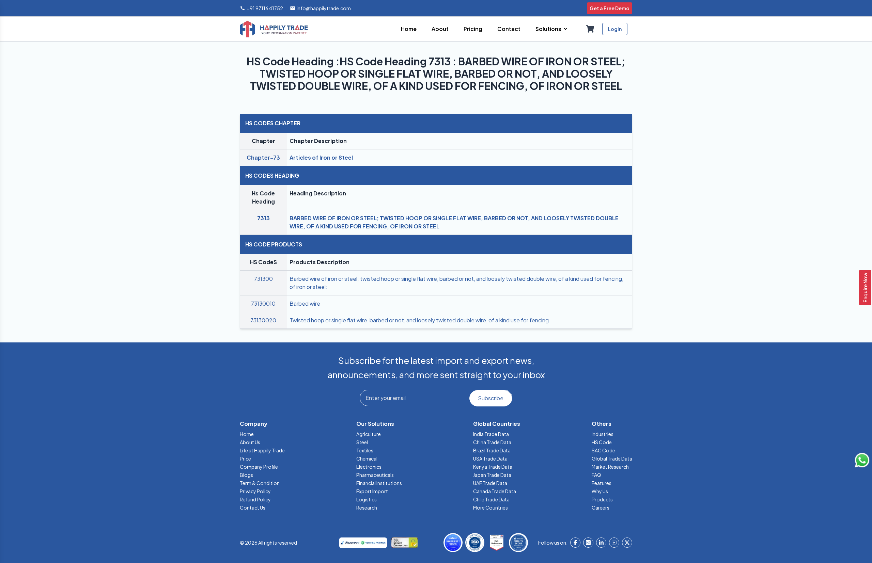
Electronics (369, 467)
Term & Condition (260, 483)
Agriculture (368, 434)
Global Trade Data (612, 458)
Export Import (372, 491)
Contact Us (252, 507)
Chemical (366, 458)
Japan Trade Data (492, 475)
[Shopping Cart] (590, 29)
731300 (263, 278)
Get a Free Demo (609, 8)
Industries (602, 434)
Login (615, 29)
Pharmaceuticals (375, 475)
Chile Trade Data (491, 499)
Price (245, 458)
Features (601, 483)
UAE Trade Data (490, 483)
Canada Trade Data (494, 491)
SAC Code (603, 450)
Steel (362, 442)
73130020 (263, 320)
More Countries (490, 507)
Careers (600, 507)
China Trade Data (492, 442)
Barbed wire (305, 303)
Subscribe (490, 398)
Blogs (246, 475)
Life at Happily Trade (262, 450)
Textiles (364, 450)
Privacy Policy (255, 491)
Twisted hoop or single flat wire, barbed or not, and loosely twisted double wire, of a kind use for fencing (419, 320)
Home (247, 434)
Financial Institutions (379, 483)
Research (366, 507)
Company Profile (259, 467)
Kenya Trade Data (492, 467)
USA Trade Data (490, 458)
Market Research (610, 467)
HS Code (602, 442)
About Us (250, 442)
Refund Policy (255, 499)
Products (602, 499)
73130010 (263, 303)
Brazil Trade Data (492, 450)
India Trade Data (491, 434)
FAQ (596, 475)
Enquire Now (865, 288)
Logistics (366, 499)
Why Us (600, 491)
